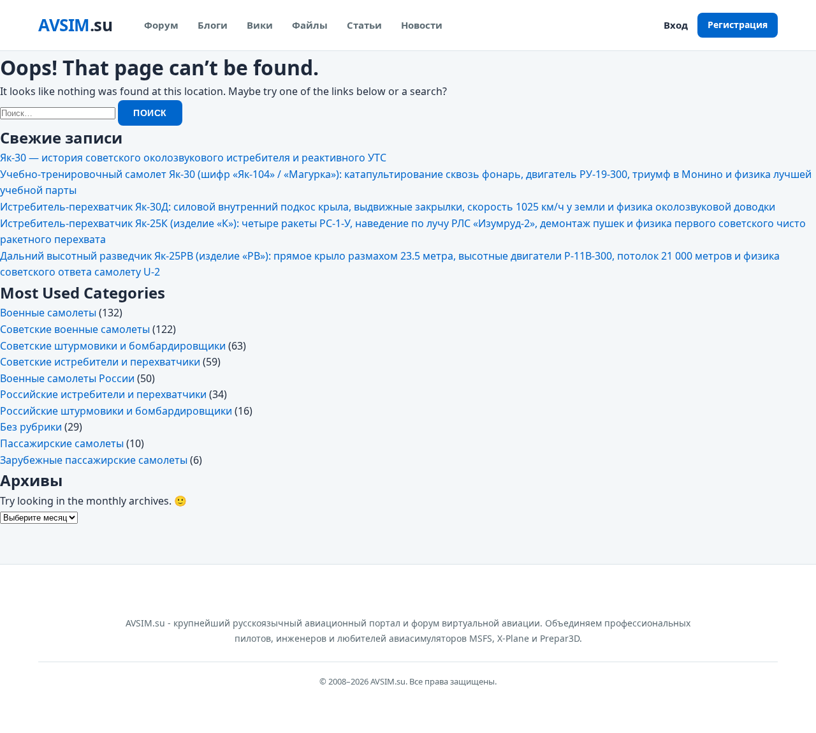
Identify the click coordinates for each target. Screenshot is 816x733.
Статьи (364, 25)
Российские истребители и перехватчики (103, 394)
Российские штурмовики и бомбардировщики (116, 411)
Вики (260, 25)
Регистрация (738, 25)
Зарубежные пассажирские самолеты (93, 460)
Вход (676, 25)
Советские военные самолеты (75, 329)
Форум (161, 25)
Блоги (213, 25)
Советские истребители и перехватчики (100, 362)
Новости (421, 25)
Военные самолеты (48, 313)
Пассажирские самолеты (62, 443)
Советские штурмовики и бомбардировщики (113, 346)
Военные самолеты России (67, 378)
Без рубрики (31, 427)
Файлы (310, 25)
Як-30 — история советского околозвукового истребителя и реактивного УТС (193, 158)
